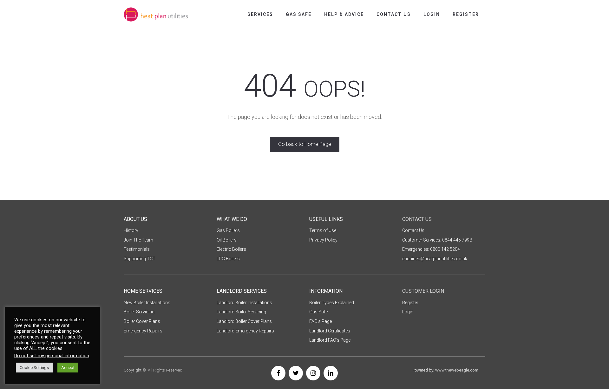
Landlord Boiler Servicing (241, 311)
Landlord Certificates (329, 330)
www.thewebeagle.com (456, 370)
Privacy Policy (323, 239)
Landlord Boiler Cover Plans (244, 321)
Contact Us (394, 14)
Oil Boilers (227, 239)
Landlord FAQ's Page (329, 340)
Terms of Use (322, 230)
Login (431, 14)
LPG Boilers (228, 258)
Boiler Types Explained (331, 302)
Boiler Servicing (139, 311)
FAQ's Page (320, 321)
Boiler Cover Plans (142, 321)
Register (466, 14)
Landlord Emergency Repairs (245, 330)
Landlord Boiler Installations (244, 302)
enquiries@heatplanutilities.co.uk (434, 258)
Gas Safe (298, 14)
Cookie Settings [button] (34, 367)
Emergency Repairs (143, 330)
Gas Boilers (228, 230)
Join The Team (138, 239)
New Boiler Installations (147, 302)
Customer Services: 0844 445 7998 (437, 239)
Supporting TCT (139, 258)
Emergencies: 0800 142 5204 (431, 249)
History (131, 230)
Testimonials (137, 249)
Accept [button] (68, 367)
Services (260, 14)
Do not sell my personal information (51, 355)
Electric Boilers (231, 249)
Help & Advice (344, 14)
